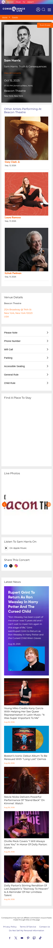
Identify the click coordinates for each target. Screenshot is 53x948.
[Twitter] (19, 937)
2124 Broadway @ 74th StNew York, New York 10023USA (18, 313)
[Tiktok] (43, 937)
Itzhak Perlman (13, 273)
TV (24, 2)
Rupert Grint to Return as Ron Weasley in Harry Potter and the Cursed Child (23, 602)
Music (10, 2)
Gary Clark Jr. (12, 162)
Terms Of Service (28, 927)
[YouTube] (25, 937)
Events (15, 17)
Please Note (10, 332)
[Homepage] (15, 9)
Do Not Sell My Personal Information (26, 930)
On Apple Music (18, 548)
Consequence (3, 2)
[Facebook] (13, 937)
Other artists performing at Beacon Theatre (22, 110)
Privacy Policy (10, 927)
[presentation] (4, 504)
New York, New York (13, 96)
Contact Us (44, 927)
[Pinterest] (31, 937)
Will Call (8, 349)
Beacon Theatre (15, 91)
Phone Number (12, 341)
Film (18, 2)
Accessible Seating (14, 366)
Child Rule (9, 383)
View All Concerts (12, 73)
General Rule (11, 374)
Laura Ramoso (13, 217)
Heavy (30, 2)
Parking (8, 358)
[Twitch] (37, 937)
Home (4, 17)
